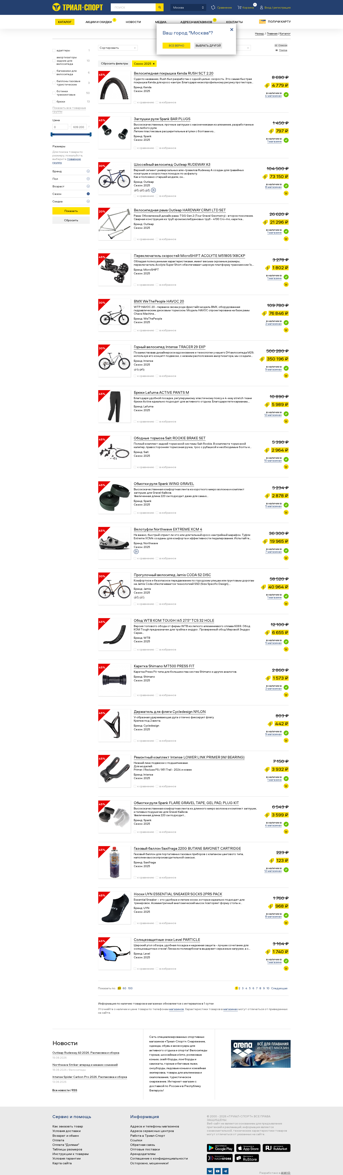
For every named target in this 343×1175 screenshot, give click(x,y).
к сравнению (145, 102)
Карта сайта (62, 1163)
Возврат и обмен (65, 1136)
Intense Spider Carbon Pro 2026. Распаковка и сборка (89, 1077)
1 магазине (274, 141)
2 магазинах (273, 324)
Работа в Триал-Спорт (147, 1136)
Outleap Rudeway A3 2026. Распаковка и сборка (85, 1053)
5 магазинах (273, 506)
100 (130, 988)
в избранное (167, 102)
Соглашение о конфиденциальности (159, 1159)
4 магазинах (273, 96)
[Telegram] (225, 1171)
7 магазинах (273, 552)
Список (282, 45)
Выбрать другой (208, 45)
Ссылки (136, 1140)
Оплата (58, 1140)
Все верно (176, 45)
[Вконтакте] (210, 1171)
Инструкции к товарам (70, 1154)
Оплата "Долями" (65, 1145)
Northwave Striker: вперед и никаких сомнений (85, 1065)
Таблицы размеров (67, 1149)
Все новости (61, 1090)
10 (268, 988)
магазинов (176, 1009)
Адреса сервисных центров (152, 1131)
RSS (74, 1090)
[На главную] (77, 7)
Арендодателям (142, 1154)
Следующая (279, 988)
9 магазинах (273, 369)
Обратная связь (142, 1145)
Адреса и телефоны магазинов (154, 1126)
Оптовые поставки (145, 1149)
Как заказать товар (67, 1126)
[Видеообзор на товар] (153, 190)
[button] (118, 48)
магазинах (230, 1009)
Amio (286, 1173)
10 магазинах (273, 460)
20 (119, 988)
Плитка (283, 50)
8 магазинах (273, 187)
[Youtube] (218, 1171)
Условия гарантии (66, 1159)
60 (124, 988)
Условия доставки (66, 1131)
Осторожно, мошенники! (149, 1163)
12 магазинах (273, 415)
